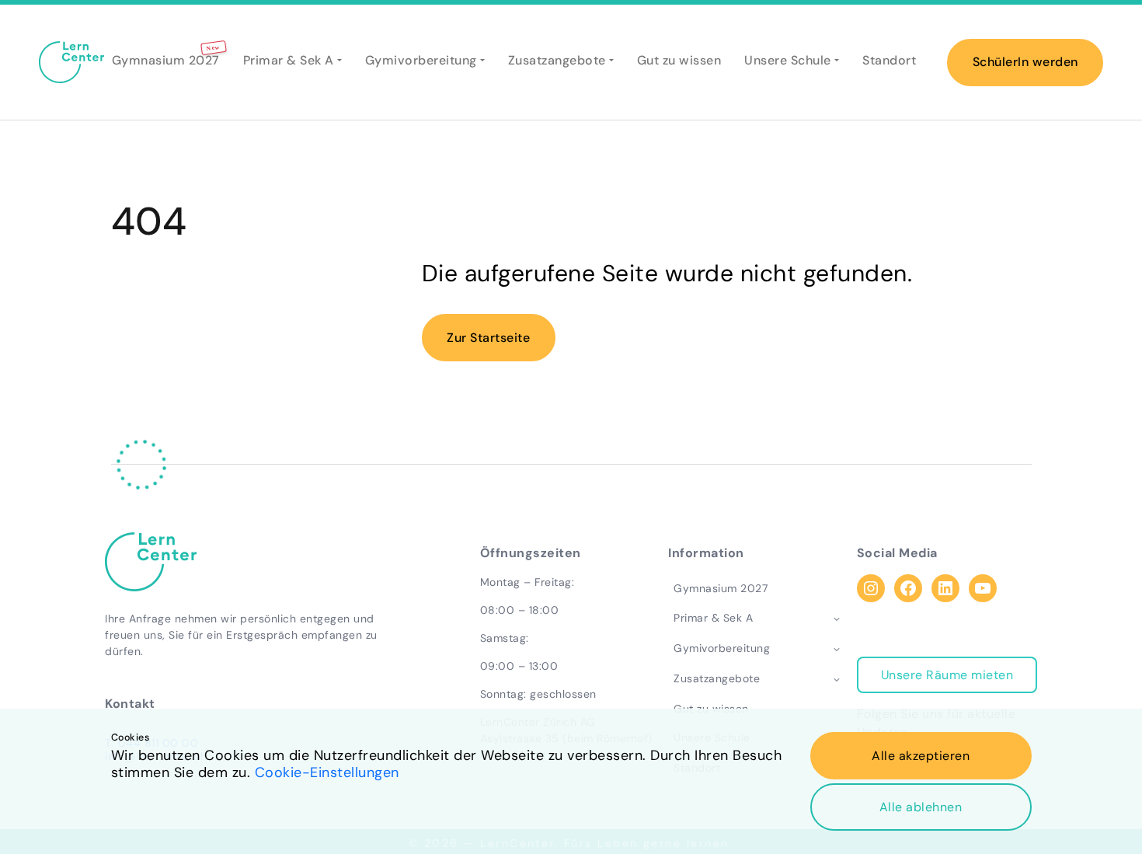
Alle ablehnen (921, 807)
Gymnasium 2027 (166, 59)
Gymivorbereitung (421, 60)
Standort (889, 60)
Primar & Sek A (288, 60)
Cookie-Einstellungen (327, 772)
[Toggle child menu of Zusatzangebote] (836, 678)
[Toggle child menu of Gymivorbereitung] (836, 649)
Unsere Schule (787, 60)
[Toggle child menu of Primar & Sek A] (836, 618)
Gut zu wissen (679, 60)
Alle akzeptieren (921, 756)
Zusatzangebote (557, 60)
